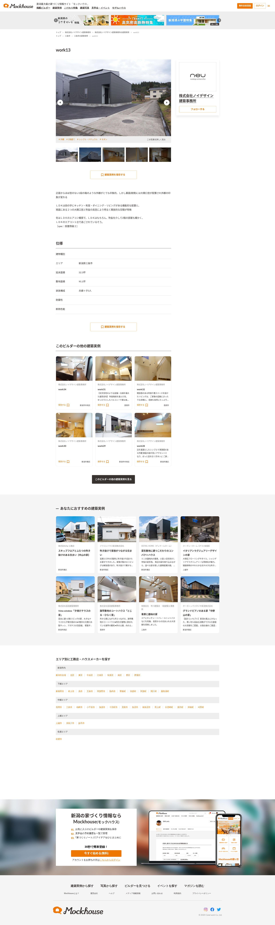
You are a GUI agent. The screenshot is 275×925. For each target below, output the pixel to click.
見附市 (125, 707)
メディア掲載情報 (133, 893)
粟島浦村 (165, 691)
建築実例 (57, 8)
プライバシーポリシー (201, 893)
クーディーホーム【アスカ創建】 (197, 546)
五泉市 (90, 691)
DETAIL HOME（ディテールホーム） (156, 546)
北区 (72, 675)
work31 (102, 389)
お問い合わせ (157, 893)
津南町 (191, 707)
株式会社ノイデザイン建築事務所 (78, 32)
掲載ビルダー (43, 8)
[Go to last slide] (56, 20)
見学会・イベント (101, 8)
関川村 (154, 691)
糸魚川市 (70, 723)
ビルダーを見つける (137, 885)
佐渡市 (59, 739)
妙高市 (81, 723)
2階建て (71, 139)
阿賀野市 (101, 691)
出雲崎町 (169, 707)
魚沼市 (135, 707)
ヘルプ (111, 893)
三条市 (67, 36)
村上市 (71, 691)
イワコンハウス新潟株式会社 (112, 546)
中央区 (90, 675)
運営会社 (94, 893)
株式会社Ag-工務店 (66, 546)
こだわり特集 (71, 8)
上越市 (185, 570)
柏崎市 (79, 707)
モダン (104, 139)
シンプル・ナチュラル (88, 139)
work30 (62, 446)
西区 (128, 675)
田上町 (158, 707)
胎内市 (112, 691)
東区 (80, 675)
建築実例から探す (82, 885)
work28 (141, 446)
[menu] (269, 6)
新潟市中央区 (85, 405)
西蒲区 (137, 675)
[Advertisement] (137, 773)
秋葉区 (110, 675)
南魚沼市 (146, 707)
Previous (60, 102)
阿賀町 (143, 691)
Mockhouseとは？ (71, 893)
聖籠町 (123, 691)
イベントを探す (167, 885)
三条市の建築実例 (81, 36)
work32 (141, 389)
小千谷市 (91, 707)
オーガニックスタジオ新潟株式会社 (198, 606)
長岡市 (126, 405)
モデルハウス (119, 8)
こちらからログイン (110, 860)
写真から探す (109, 885)
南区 (120, 675)
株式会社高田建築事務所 (68, 606)
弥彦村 (133, 691)
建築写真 (84, 8)
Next (167, 102)
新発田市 (60, 691)
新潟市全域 (61, 675)
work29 (102, 446)
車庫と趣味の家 (149, 614)
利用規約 (177, 893)
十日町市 (113, 707)
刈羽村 (201, 707)
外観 (62, 139)
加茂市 (102, 707)
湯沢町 (180, 707)
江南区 (100, 675)
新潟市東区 (86, 462)
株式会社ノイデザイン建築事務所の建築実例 (112, 32)
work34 (62, 389)
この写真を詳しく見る (156, 140)
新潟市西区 (104, 570)
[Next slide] (219, 20)
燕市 (80, 691)
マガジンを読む (194, 885)
